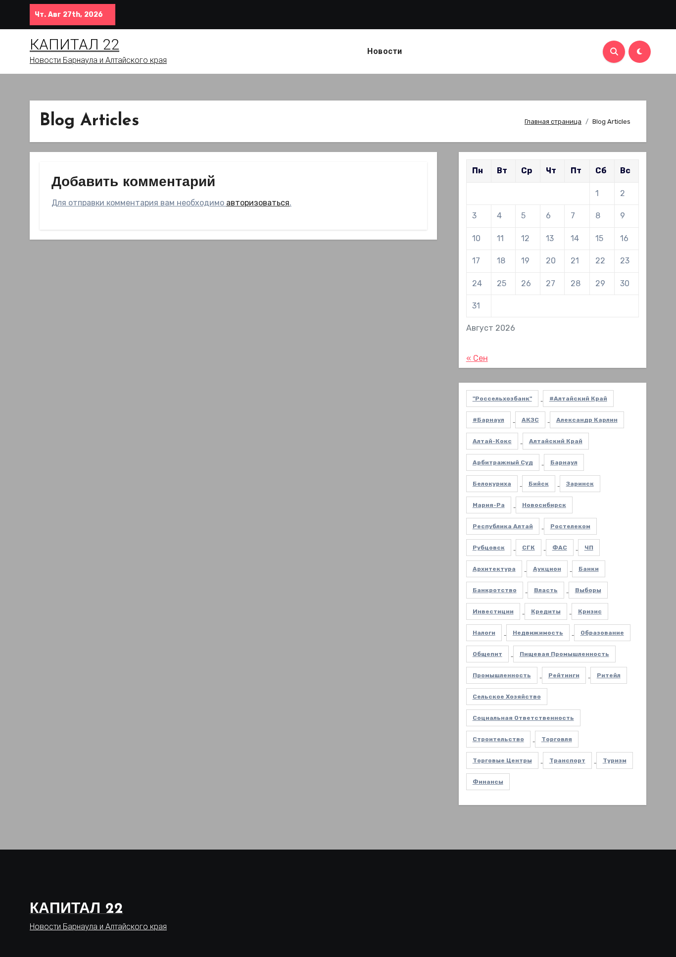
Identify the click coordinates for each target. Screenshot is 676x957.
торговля (556, 739)
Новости (384, 51)
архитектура (494, 568)
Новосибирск (544, 505)
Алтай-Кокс (492, 441)
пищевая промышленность (564, 654)
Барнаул (564, 462)
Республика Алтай (503, 526)
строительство (498, 739)
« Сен (477, 358)
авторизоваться (258, 202)
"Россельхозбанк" (502, 398)
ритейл (609, 675)
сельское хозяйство (507, 696)
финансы (488, 781)
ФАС (559, 547)
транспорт (567, 760)
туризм (615, 760)
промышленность (502, 675)
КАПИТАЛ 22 (74, 44)
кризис (590, 611)
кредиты (546, 611)
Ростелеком (570, 526)
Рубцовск (489, 547)
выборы (588, 590)
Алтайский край (555, 441)
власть (546, 590)
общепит (487, 654)
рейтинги (563, 675)
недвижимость (538, 632)
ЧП (588, 547)
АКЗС (530, 419)
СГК (528, 547)
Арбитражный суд (503, 462)
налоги (484, 632)
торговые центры (502, 760)
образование (602, 632)
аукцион (547, 568)
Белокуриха (492, 483)
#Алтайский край (578, 398)
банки (589, 568)
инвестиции (493, 611)
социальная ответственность (523, 717)
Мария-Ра (489, 505)
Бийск (539, 483)
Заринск (580, 483)
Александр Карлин (587, 419)
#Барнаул (488, 419)
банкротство (495, 590)
